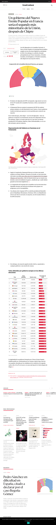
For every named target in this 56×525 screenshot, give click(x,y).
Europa (20, 14)
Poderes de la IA (32, 425)
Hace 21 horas (27, 397)
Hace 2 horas (5, 395)
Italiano (32, 8)
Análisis (16, 14)
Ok (28, 522)
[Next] (52, 388)
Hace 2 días (48, 395)
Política (43, 425)
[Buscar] (52, 5)
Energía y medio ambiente (8, 425)
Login (49, 1)
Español (28, 8)
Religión (17, 428)
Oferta (53, 1)
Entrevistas (31, 415)
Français (24, 8)
